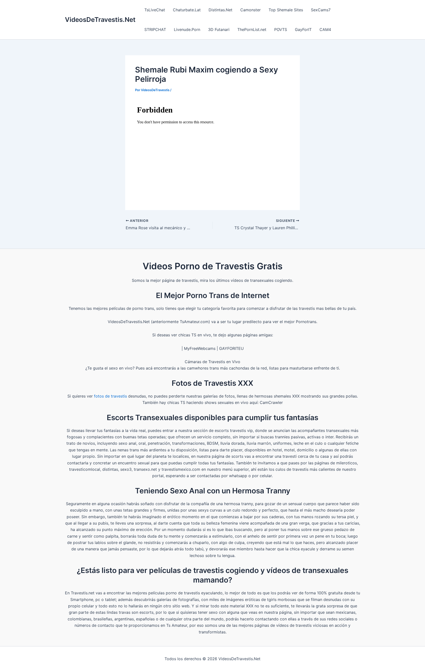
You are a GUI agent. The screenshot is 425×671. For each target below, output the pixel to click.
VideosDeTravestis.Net (100, 19)
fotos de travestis (110, 396)
